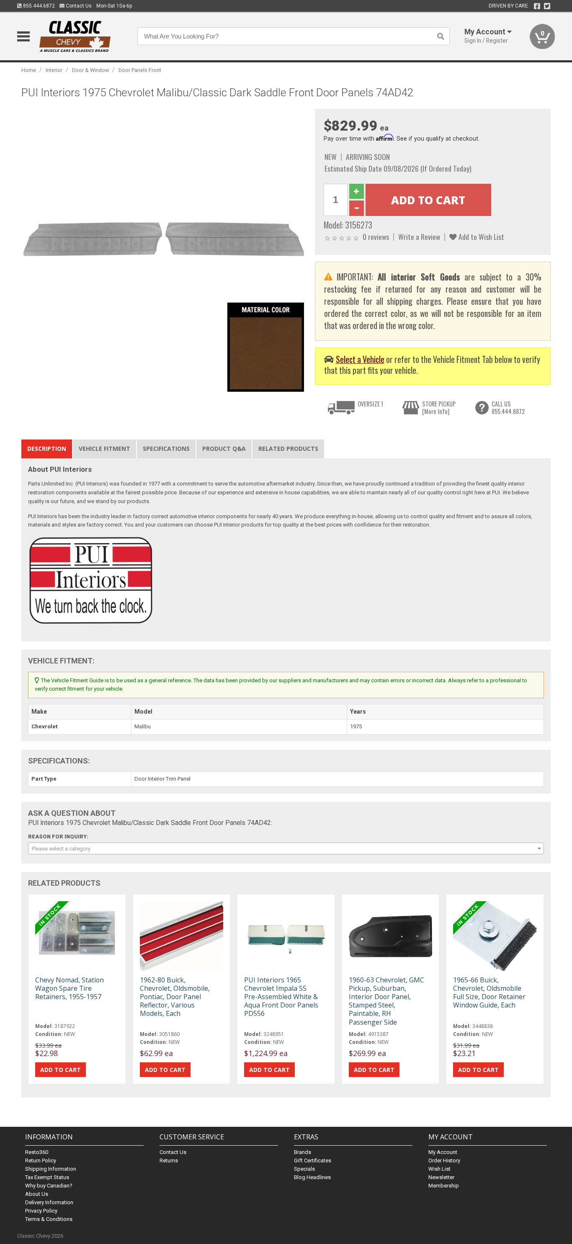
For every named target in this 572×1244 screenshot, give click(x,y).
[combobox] (286, 848)
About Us (36, 1194)
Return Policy (40, 1160)
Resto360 (36, 1152)
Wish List (439, 1169)
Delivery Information (49, 1202)
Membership (443, 1185)
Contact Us (78, 6)
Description (46, 448)
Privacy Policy (41, 1211)
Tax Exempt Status (47, 1177)
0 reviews (376, 236)
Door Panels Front (140, 70)
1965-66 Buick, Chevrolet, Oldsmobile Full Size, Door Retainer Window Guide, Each (489, 992)
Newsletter (441, 1177)
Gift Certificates (312, 1160)
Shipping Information (50, 1169)
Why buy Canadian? (48, 1185)
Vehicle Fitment (104, 448)
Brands (302, 1152)
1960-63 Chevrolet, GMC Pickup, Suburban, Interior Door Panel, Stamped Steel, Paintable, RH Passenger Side (386, 1001)
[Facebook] (537, 6)
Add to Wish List (480, 236)
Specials (304, 1169)
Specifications (166, 448)
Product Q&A (224, 448)
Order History (444, 1160)
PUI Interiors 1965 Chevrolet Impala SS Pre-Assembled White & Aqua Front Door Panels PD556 (281, 996)
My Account (442, 1152)
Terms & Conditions (48, 1219)
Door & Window (90, 70)
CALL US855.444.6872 (508, 407)
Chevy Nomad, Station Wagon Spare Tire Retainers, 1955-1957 (69, 988)
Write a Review (419, 236)
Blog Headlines (312, 1177)
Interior (54, 70)
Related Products (288, 448)
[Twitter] (547, 6)
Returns (169, 1160)
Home (28, 70)
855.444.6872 (38, 6)
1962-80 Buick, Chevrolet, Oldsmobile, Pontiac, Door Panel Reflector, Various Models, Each (175, 996)
